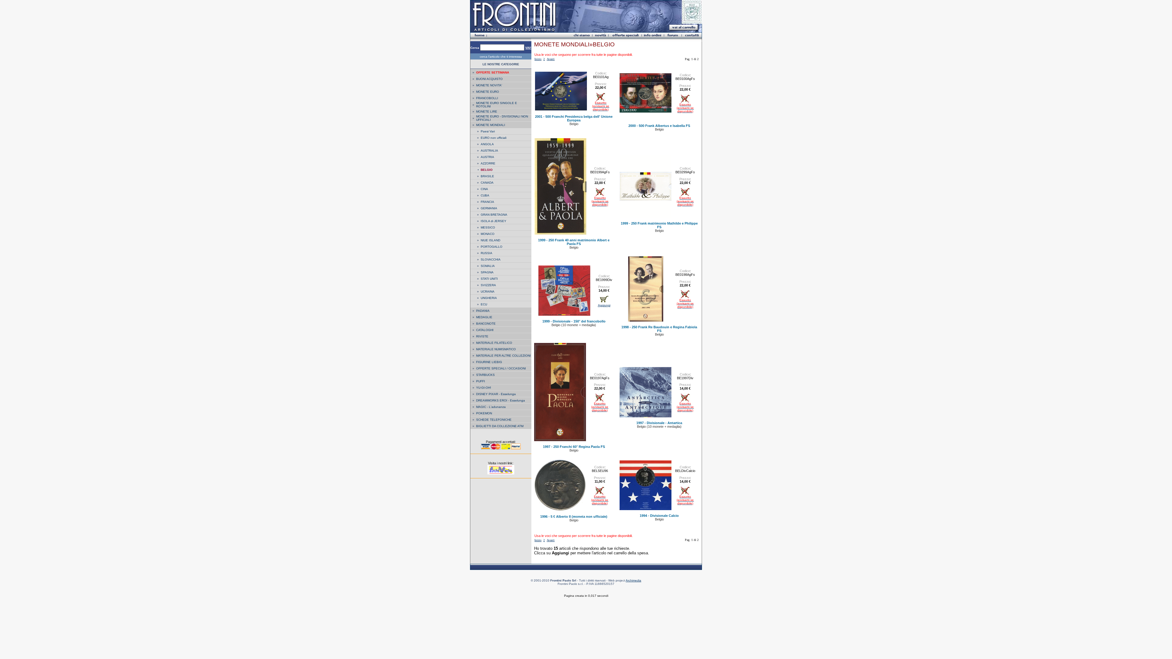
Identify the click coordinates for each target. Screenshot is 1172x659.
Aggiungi (604, 305)
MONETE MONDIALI (490, 125)
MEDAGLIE (484, 317)
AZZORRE (488, 163)
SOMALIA (488, 266)
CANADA (487, 182)
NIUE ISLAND (490, 240)
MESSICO (488, 227)
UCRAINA (487, 291)
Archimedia (633, 580)
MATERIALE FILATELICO (494, 342)
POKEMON (484, 413)
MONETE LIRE (486, 111)
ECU (484, 304)
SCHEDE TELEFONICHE (494, 419)
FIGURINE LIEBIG (489, 362)
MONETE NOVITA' (489, 85)
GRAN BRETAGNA (494, 214)
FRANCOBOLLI (487, 98)
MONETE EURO (487, 91)
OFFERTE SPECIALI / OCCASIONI (501, 368)
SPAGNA (487, 272)
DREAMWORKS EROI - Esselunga (500, 400)
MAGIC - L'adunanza (491, 407)
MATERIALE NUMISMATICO (496, 349)
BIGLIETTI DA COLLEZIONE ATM (499, 426)
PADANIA (483, 310)
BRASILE (487, 176)
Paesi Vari (488, 131)
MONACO (487, 234)
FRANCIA (487, 201)
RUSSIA (486, 253)
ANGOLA (487, 144)
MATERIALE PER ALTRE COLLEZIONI (503, 355)
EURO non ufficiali (493, 137)
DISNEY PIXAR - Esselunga (496, 394)
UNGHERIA (489, 298)
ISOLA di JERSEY (493, 221)
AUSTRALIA (489, 150)
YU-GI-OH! (483, 387)
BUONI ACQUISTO (489, 79)
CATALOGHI (485, 330)
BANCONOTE (486, 323)
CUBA (485, 195)
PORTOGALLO (491, 246)
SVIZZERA (488, 285)
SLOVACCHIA (491, 259)
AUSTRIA (487, 157)
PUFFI (480, 381)
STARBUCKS (485, 374)
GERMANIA (489, 208)
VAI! (528, 47)
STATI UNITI (489, 278)
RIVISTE (482, 336)
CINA (484, 189)
